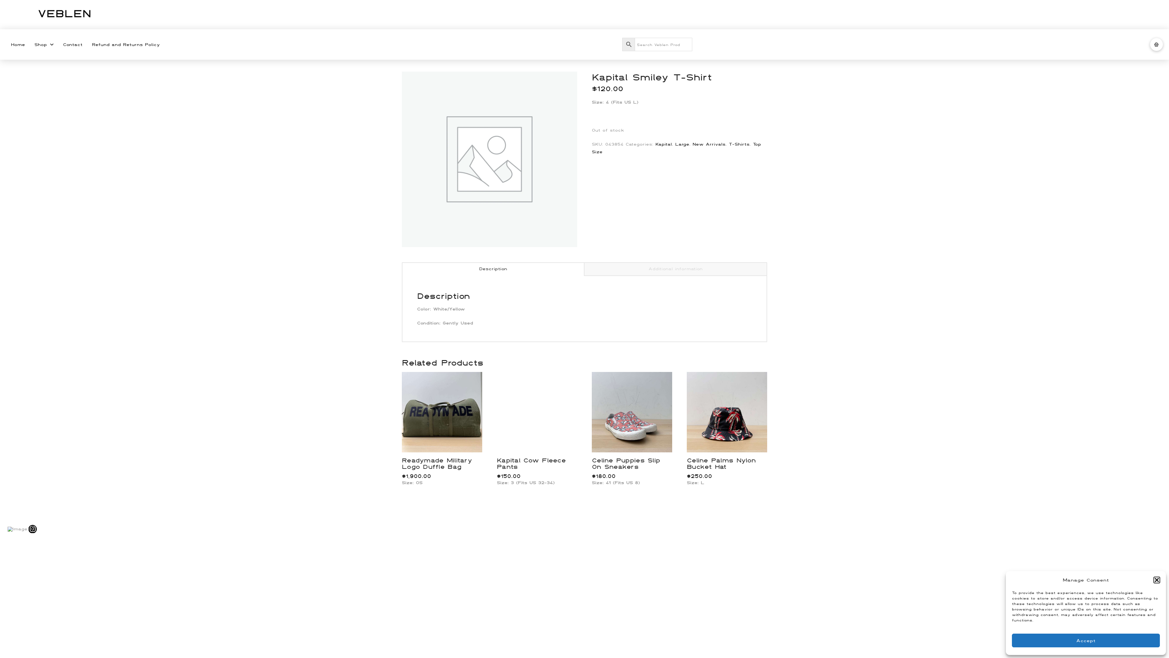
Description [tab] (493, 268)
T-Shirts (739, 144)
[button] (1157, 580)
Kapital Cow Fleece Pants (531, 463)
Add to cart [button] (445, 441)
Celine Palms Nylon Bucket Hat (721, 463)
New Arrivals (709, 144)
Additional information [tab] (675, 268)
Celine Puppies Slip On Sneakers (626, 463)
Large (682, 144)
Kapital (663, 144)
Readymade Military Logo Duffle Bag (437, 463)
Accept (1086, 640)
